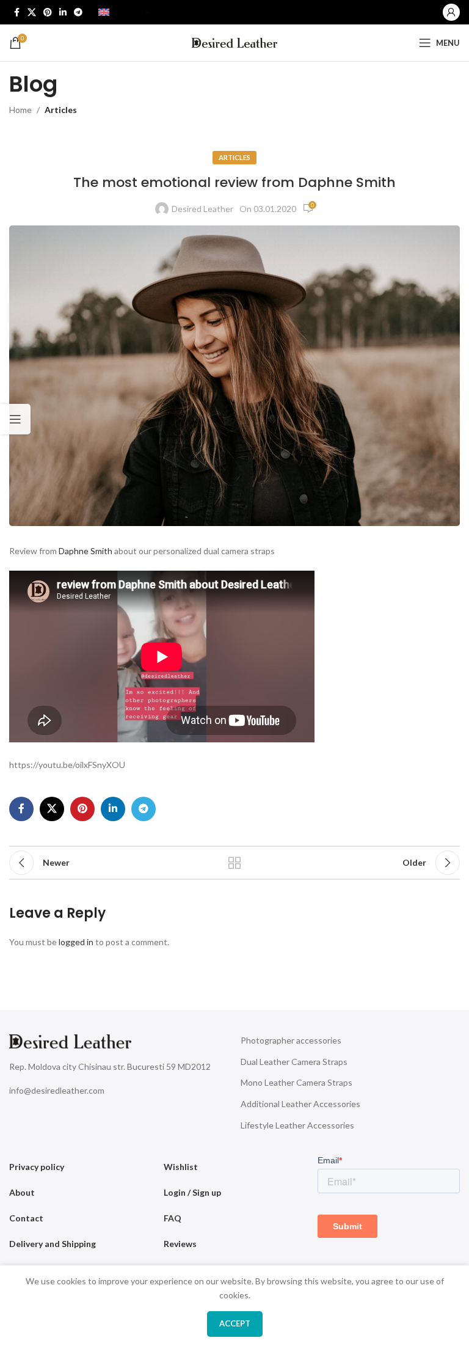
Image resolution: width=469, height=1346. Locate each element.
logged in (76, 942)
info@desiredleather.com (56, 1090)
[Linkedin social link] (63, 12)
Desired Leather (202, 208)
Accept (234, 1323)
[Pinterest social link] (48, 12)
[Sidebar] (15, 419)
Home (20, 109)
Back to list (234, 862)
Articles (61, 109)
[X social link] (32, 12)
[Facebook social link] (16, 12)
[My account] (451, 12)
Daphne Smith (85, 551)
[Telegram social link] (78, 12)
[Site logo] (234, 42)
